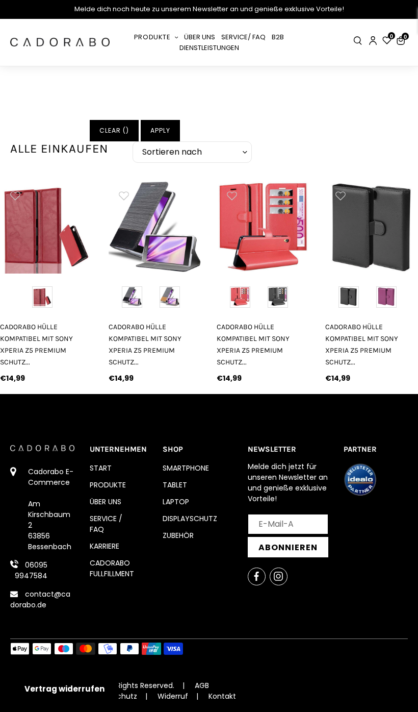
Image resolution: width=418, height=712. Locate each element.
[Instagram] (279, 576)
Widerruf (173, 696)
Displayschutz (190, 518)
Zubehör (178, 535)
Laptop (176, 502)
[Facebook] (257, 576)
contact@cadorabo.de (40, 599)
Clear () (114, 130)
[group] (46, 227)
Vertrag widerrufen (64, 688)
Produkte (108, 485)
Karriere (104, 546)
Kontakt (222, 696)
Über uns (105, 502)
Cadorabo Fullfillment (112, 568)
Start (101, 468)
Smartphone (186, 468)
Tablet (175, 485)
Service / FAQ (106, 523)
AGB (202, 685)
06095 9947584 (31, 570)
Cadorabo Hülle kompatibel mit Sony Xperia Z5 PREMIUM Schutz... (36, 344)
